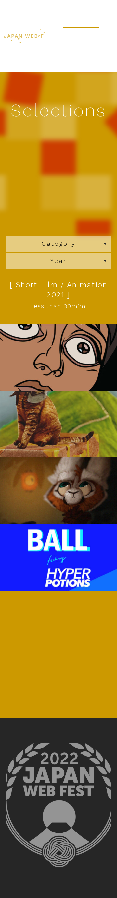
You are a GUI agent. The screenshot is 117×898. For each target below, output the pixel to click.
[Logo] (29, 70)
